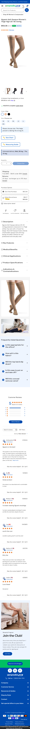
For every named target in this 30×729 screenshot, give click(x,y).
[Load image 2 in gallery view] (15, 91)
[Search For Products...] (27, 10)
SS (3, 121)
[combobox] (20, 433)
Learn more (19, 105)
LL (23, 121)
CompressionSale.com (17, 712)
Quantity (4, 160)
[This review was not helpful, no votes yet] (25, 466)
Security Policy (9, 723)
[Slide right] (26, 91)
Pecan (5, 114)
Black (9, 114)
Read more (15, 460)
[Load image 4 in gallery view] (22, 91)
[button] (15, 727)
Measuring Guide (12, 144)
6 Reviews (11, 30)
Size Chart (9, 138)
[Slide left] (3, 91)
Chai (2, 114)
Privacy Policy (9, 722)
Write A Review (16, 421)
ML (13, 121)
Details (24, 174)
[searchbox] (9, 429)
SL (8, 121)
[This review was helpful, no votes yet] (22, 466)
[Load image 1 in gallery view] (8, 91)
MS (3, 124)
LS (18, 121)
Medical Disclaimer (19, 723)
